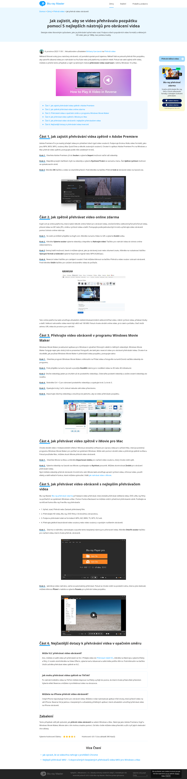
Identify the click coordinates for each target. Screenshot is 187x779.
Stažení (123, 4)
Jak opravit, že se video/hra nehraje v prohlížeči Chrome (70, 754)
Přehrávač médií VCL (105, 658)
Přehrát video (58, 11)
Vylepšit (73, 773)
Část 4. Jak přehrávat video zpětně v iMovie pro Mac (66, 117)
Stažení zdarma (173, 101)
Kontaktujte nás (121, 773)
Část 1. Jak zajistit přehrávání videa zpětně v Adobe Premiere (69, 105)
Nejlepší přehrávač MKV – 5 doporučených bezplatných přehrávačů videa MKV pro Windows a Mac (91, 759)
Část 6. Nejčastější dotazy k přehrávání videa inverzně (67, 124)
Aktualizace (82, 773)
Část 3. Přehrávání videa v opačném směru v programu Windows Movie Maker (77, 113)
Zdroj (111, 4)
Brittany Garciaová (94, 51)
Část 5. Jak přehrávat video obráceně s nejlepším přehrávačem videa (73, 120)
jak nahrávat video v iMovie (100, 475)
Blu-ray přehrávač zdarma (62, 496)
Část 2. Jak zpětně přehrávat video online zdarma (65, 109)
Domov (42, 11)
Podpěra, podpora (140, 4)
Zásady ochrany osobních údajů (102, 773)
